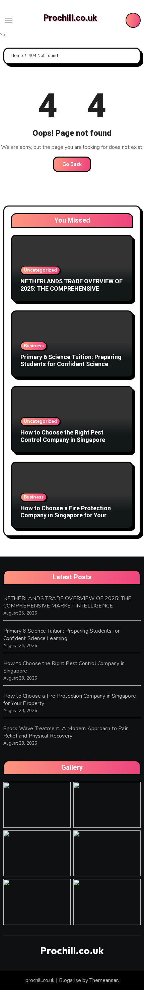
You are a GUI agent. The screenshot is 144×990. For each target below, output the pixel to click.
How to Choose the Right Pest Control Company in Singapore (62, 436)
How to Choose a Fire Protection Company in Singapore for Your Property (65, 515)
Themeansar (103, 980)
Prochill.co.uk (70, 18)
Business (34, 346)
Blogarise (70, 980)
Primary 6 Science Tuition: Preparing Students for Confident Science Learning (71, 364)
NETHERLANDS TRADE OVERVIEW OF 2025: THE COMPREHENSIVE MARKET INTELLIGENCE (71, 288)
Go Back (72, 164)
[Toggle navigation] (8, 20)
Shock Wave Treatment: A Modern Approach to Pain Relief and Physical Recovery (66, 732)
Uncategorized (40, 270)
